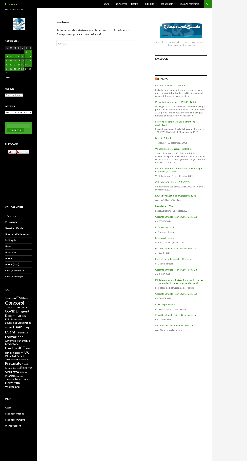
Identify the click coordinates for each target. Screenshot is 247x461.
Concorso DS (12, 307)
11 (11, 60)
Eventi (10, 332)
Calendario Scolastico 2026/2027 (172, 182)
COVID (10, 311)
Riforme (26, 368)
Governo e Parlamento (17, 234)
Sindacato (23, 372)
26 (15, 69)
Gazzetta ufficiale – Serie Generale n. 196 (176, 269)
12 (15, 60)
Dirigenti (23, 311)
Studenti (19, 376)
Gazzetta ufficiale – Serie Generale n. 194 (176, 314)
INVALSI (29, 349)
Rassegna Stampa (14, 276)
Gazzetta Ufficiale (14, 228)
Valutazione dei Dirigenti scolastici (173, 148)
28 (22, 69)
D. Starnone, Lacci (164, 227)
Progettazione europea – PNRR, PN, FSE (176, 102)
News (106, 4)
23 (30, 64)
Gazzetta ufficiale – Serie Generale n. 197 (176, 248)
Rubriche (149, 4)
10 (7, 60)
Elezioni (8, 327)
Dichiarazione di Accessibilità (170, 85)
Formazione (14, 337)
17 (7, 64)
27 (18, 69)
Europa (27, 327)
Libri (17, 352)
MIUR (24, 352)
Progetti (25, 364)
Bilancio (25, 298)
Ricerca (16, 368)
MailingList (11, 240)
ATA (18, 297)
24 (7, 69)
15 (26, 60)
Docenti (10, 316)
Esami (18, 326)
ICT (22, 348)
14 (22, 60)
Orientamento (11, 359)
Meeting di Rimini (164, 237)
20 (18, 64)
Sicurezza (12, 372)
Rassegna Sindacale (15, 270)
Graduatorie (12, 343)
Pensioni (24, 359)
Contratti (24, 307)
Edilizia (9, 319)
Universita (12, 383)
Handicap (11, 348)
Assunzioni (10, 298)
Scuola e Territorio (189, 4)
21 (22, 64)
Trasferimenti (22, 378)
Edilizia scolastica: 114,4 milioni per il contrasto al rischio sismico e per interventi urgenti (180, 282)
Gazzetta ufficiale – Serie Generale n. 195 (176, 293)
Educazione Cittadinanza (18, 322)
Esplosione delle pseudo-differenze (173, 259)
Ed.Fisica (22, 315)
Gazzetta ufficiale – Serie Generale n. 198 (176, 216)
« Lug (8, 77)
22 (26, 64)
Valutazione (12, 387)
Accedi (8, 407)
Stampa (163, 78)
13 (18, 60)
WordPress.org (13, 425)
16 (30, 60)
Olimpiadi (10, 356)
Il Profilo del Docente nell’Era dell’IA (174, 325)
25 (11, 69)
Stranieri (10, 375)
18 (11, 64)
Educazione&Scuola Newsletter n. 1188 (175, 195)
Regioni (8, 368)
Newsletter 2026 (164, 206)
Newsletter (121, 4)
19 (15, 64)
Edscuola (11, 4)
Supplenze (9, 379)
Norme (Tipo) (12, 264)
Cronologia (166, 4)
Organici (21, 356)
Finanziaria (22, 332)
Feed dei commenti (15, 419)
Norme (134, 4)
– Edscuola (10, 216)
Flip (13, 151)
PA (18, 359)
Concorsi (14, 303)
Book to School (163, 138)
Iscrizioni (10, 352)
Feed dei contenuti (14, 413)
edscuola (24, 151)
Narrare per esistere (165, 304)
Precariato (13, 363)
